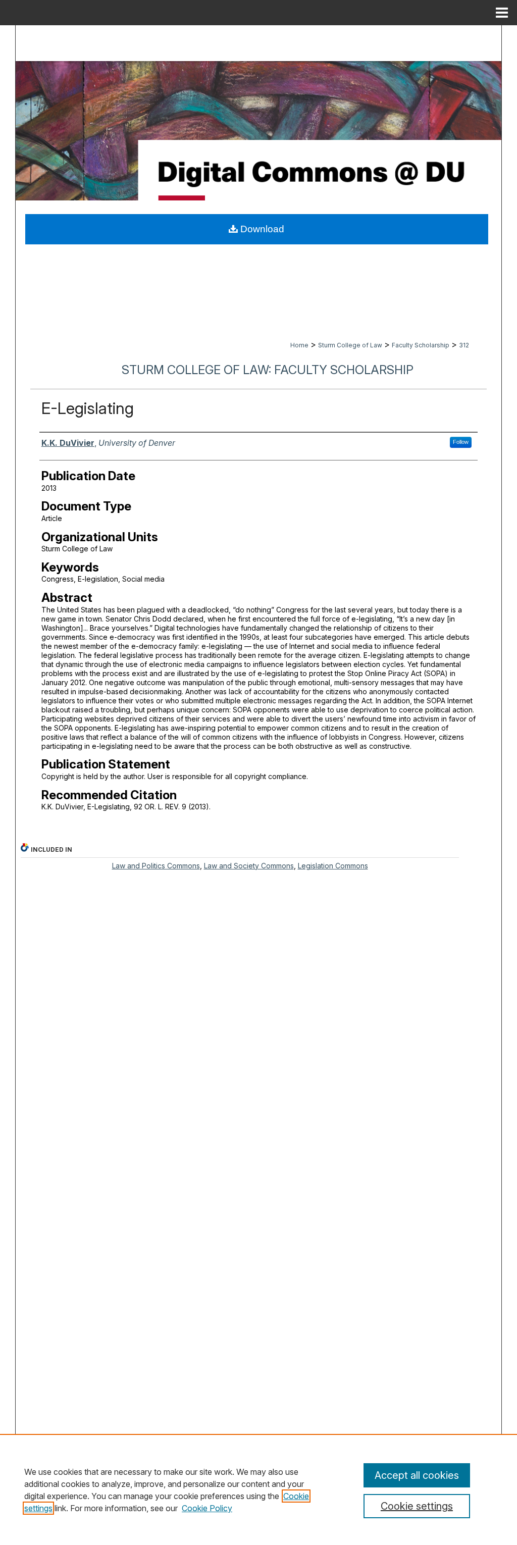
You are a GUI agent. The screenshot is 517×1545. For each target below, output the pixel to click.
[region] (258, 1489)
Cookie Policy (207, 1508)
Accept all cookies (417, 1475)
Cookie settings (417, 1506)
